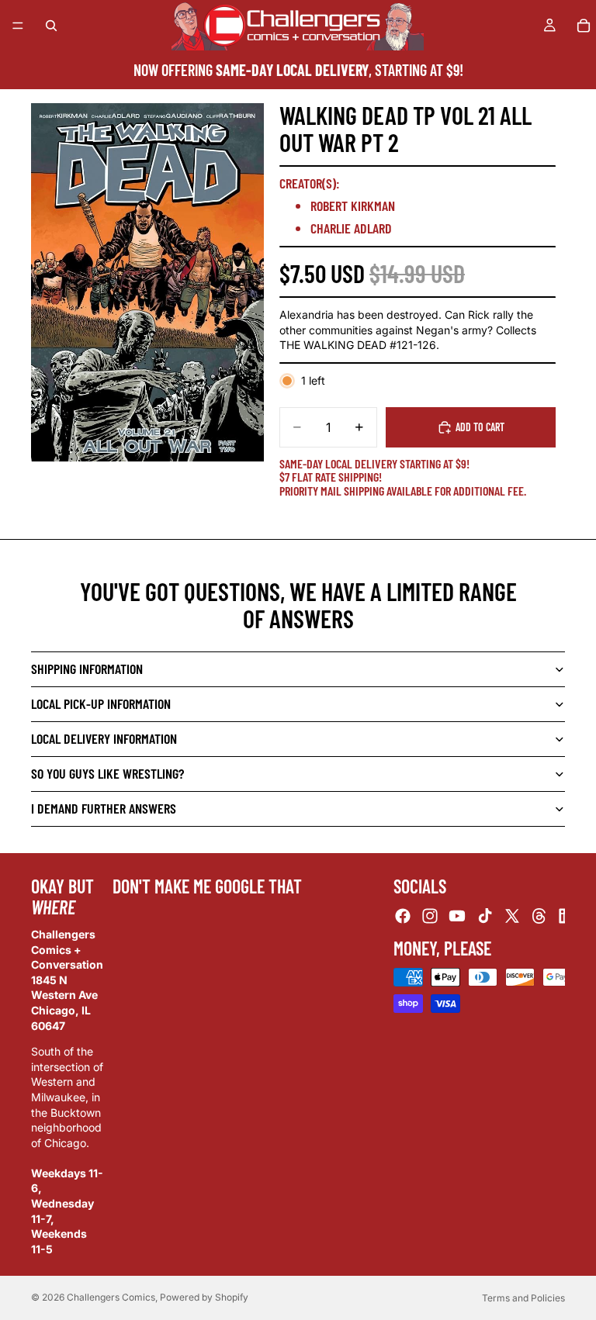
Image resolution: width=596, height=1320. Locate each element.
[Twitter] (512, 915)
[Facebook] (402, 915)
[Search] (51, 26)
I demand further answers (103, 808)
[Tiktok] (485, 915)
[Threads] (539, 915)
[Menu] (18, 25)
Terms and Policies (523, 1298)
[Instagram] (430, 915)
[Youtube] (457, 915)
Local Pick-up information (101, 703)
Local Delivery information (104, 738)
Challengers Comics (111, 1297)
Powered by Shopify (204, 1297)
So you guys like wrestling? (107, 773)
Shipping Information (87, 668)
